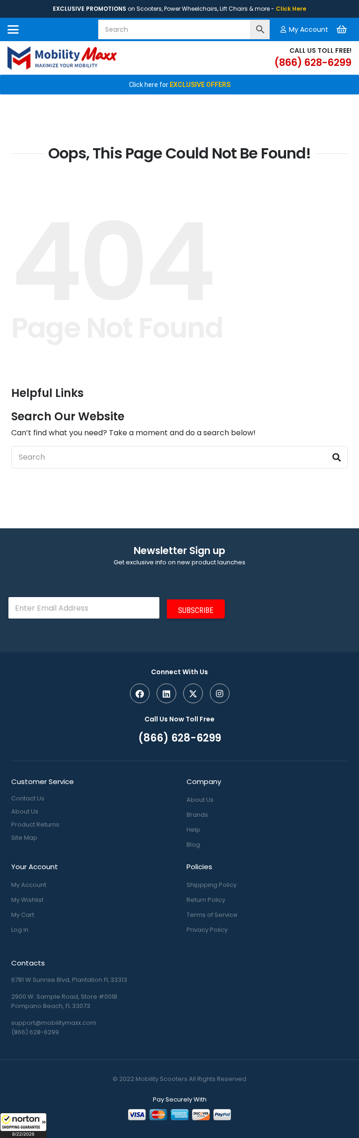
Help (194, 829)
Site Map (24, 837)
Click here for (179, 84)
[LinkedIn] (166, 693)
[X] (193, 693)
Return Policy (206, 899)
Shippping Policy (212, 884)
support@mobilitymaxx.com (53, 1022)
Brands (197, 814)
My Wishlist (27, 899)
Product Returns (35, 824)
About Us (24, 811)
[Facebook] (140, 693)
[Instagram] (220, 693)
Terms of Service (212, 914)
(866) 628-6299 (35, 1032)
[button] (23, 1125)
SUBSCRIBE (195, 610)
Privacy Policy (207, 929)
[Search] (336, 457)
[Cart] (342, 29)
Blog (193, 844)
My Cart (22, 914)
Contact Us (27, 798)
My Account (28, 884)
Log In (20, 929)
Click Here (291, 9)
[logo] (62, 58)
